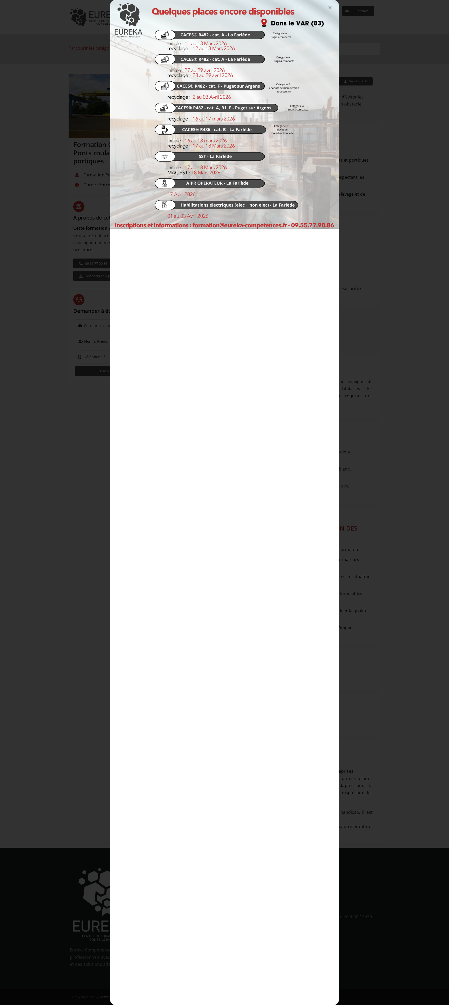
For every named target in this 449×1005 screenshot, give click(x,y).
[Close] (330, 7)
